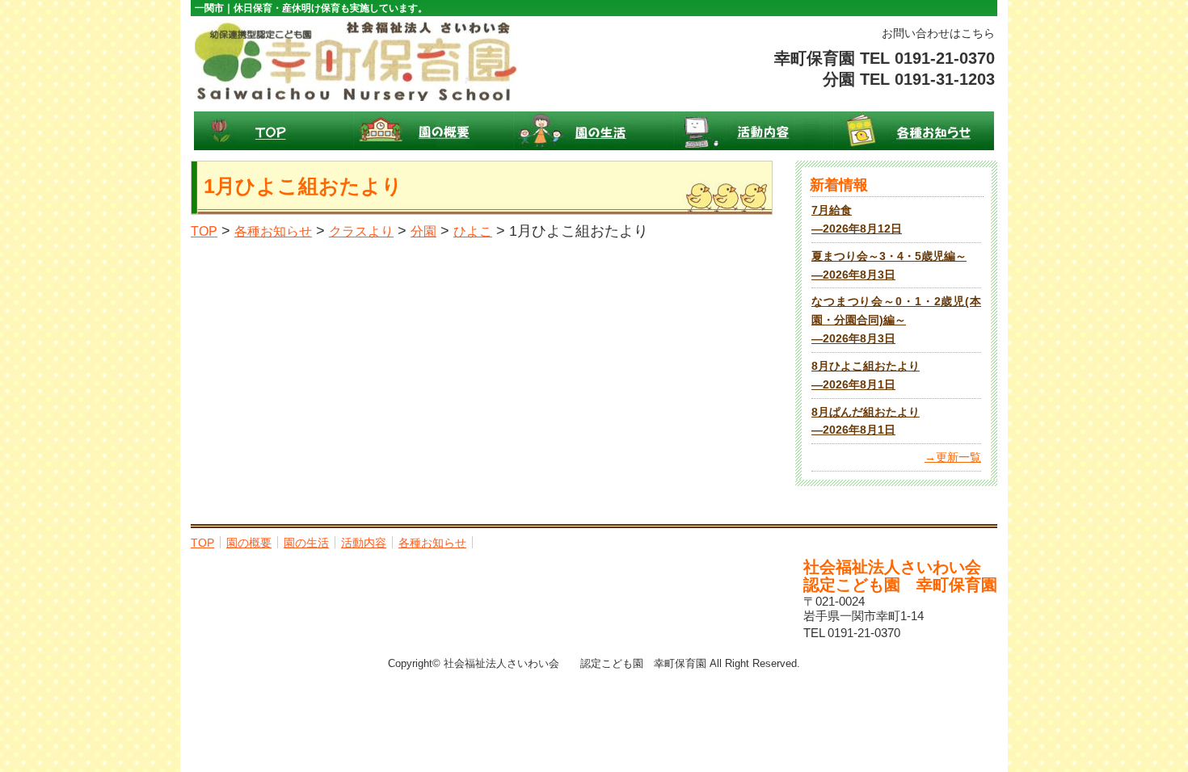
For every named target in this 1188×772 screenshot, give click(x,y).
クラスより (361, 231)
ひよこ (472, 231)
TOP (274, 130)
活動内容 (754, 130)
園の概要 (434, 130)
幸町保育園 (356, 60)
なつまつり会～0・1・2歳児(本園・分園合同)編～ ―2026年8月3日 (896, 320)
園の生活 (594, 130)
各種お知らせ (914, 130)
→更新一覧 (953, 457)
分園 (423, 231)
